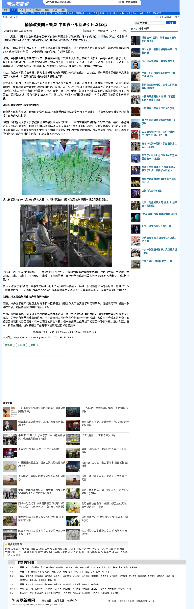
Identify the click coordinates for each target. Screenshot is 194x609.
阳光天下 (95, 593)
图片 (157, 13)
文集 (59, 572)
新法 (33, 345)
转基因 (8, 345)
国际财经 (80, 13)
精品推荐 (86, 584)
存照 (92, 572)
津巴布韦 (76, 552)
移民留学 (67, 589)
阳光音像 (114, 593)
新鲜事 (38, 10)
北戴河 (66, 552)
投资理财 (142, 576)
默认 (125, 31)
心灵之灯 (57, 576)
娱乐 (47, 10)
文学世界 (33, 580)
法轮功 (112, 549)
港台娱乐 (57, 584)
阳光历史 (77, 593)
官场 (109, 13)
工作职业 (86, 576)
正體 (121, 2)
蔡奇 (100, 552)
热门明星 (48, 584)
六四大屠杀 (93, 549)
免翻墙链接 (132, 2)
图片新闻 (133, 567)
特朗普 (121, 549)
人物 (89, 13)
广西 (21, 549)
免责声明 (131, 601)
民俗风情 (121, 589)
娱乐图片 (95, 584)
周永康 (124, 552)
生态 (135, 13)
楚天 (45, 332)
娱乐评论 (76, 584)
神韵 (27, 549)
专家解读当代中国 (52, 593)
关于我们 (112, 601)
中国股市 (10, 552)
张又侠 (104, 549)
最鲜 (22, 589)
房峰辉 (93, 552)
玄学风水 (76, 576)
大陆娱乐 (29, 584)
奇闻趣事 (86, 589)
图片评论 (105, 572)
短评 (70, 572)
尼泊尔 (17, 555)
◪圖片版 (168, 17)
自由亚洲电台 (61, 332)
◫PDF (176, 17)
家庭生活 (48, 576)
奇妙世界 (102, 589)
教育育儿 (95, 576)
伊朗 (7, 549)
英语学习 (170, 576)
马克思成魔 (50, 549)
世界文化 (151, 576)
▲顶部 (152, 601)
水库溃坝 (63, 549)
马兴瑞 (40, 549)
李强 (26, 552)
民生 (115, 13)
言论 (28, 572)
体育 (129, 13)
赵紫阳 (116, 552)
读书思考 (161, 576)
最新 (24, 13)
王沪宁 (19, 552)
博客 (63, 10)
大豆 (60, 62)
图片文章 (52, 580)
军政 (33, 13)
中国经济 (59, 13)
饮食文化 (29, 589)
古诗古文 (132, 576)
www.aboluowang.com (58, 2)
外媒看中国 (36, 572)
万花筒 (94, 589)
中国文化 (104, 576)
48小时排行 (141, 28)
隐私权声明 (142, 601)
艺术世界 (114, 576)
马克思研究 (66, 593)
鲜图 (129, 589)
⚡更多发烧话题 (13, 544)
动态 (54, 572)
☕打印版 (159, 17)
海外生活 (67, 576)
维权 (122, 13)
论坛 (55, 10)
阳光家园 (105, 593)
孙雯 (40, 552)
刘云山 (85, 552)
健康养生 (29, 576)
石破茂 (33, 552)
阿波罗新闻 (18, 4)
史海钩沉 (39, 576)
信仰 (148, 13)
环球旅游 (112, 589)
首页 (6, 10)
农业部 (21, 345)
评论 (21, 10)
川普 (32, 549)
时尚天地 (76, 589)
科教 (102, 13)
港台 (142, 13)
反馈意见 (122, 601)
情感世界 (39, 589)
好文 (76, 572)
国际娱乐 (67, 584)
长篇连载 (43, 580)
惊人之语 (46, 572)
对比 (87, 572)
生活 (29, 10)
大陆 (50, 13)
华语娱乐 (39, 584)
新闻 (13, 10)
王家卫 (8, 555)
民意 (98, 572)
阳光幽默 (86, 593)
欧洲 (13, 314)
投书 (81, 572)
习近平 (72, 549)
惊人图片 (24, 593)
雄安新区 (49, 552)
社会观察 (48, 589)
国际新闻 (69, 13)
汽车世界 (57, 589)
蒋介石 (58, 552)
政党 (65, 572)
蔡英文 (107, 552)
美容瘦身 (123, 576)
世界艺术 (24, 580)
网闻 (95, 13)
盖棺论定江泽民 (36, 593)
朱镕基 (14, 549)
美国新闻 (41, 13)
